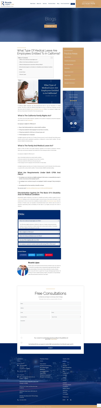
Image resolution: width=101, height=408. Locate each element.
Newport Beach (66, 388)
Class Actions (68, 57)
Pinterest (49, 254)
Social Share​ (22, 72)
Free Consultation (65, 3)
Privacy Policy (53, 339)
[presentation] (71, 123)
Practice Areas (51, 3)
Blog (58, 3)
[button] (39, 220)
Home (64, 363)
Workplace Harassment (70, 79)
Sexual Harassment (69, 71)
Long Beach (65, 386)
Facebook (23, 254)
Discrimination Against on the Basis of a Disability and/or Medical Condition (36, 67)
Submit (50, 348)
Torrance (65, 392)
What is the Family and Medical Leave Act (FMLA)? (31, 236)
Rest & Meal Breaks (69, 64)
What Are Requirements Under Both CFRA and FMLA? (31, 64)
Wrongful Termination (70, 83)
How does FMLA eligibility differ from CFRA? (29, 240)
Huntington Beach (67, 384)
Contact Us (65, 373)
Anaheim (65, 382)
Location (65, 375)
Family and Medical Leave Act (36, 109)
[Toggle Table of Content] (51, 58)
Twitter (32, 254)
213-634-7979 (88, 3)
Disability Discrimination (70, 60)
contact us (51, 26)
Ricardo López (23, 74)
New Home (32, 3)
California (20, 199)
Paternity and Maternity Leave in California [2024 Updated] (39, 188)
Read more (73, 127)
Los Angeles (65, 394)
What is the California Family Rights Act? (28, 59)
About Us (39, 3)
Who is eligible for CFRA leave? (27, 232)
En (71, 3)
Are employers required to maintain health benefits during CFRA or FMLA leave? (38, 244)
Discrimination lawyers (52, 201)
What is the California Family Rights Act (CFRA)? (30, 220)
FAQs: (21, 69)
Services (45, 3)
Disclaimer (39, 406)
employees (30, 120)
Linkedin (40, 254)
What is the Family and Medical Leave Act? (29, 62)
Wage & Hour (67, 75)
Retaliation (67, 68)
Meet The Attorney (67, 367)
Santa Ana (65, 390)
